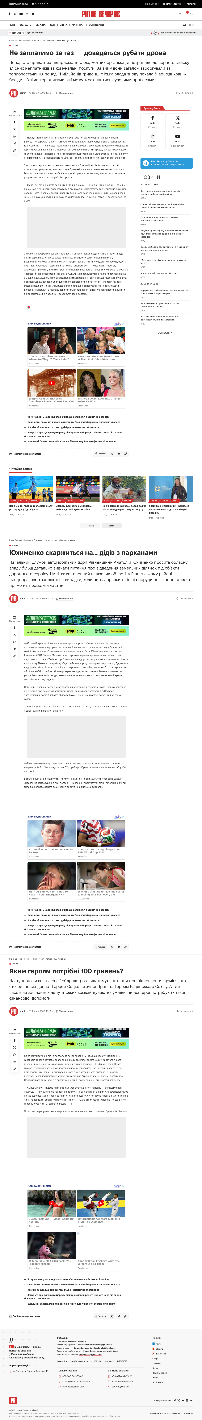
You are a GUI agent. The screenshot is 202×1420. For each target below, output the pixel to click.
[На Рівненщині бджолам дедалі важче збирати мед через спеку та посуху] (124, 489)
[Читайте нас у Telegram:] (146, 163)
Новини (15, 45)
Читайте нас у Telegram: (164, 161)
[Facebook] (152, 122)
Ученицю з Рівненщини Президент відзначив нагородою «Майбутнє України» (169, 509)
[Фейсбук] (9, 13)
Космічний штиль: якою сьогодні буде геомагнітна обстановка (63, 427)
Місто (70, 501)
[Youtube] (177, 141)
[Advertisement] (76, 227)
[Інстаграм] (27, 13)
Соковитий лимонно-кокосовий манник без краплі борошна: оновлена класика (74, 422)
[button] (180, 14)
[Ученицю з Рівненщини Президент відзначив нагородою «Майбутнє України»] (171, 489)
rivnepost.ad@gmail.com (90, 1354)
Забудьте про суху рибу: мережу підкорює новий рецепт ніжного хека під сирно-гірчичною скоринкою (164, 233)
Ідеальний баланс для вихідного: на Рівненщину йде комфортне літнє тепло (72, 441)
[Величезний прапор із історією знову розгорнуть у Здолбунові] (31, 489)
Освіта (175, 501)
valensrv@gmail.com (102, 1345)
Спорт (80, 501)
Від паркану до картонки (39, 33)
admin (23, 93)
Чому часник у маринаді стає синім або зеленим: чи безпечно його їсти (68, 417)
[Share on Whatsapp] (14, 136)
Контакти (191, 4)
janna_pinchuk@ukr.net (107, 1351)
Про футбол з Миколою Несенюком (178, 33)
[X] (15, 13)
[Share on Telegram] (14, 143)
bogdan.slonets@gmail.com (102, 1348)
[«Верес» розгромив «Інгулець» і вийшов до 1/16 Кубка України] (78, 489)
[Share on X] (14, 129)
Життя (13, 501)
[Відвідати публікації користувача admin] (13, 93)
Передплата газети (171, 4)
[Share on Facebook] (14, 122)
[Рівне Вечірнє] (13, 1400)
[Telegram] (33, 13)
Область (34, 501)
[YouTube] (21, 13)
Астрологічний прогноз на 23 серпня (159, 273)
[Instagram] (152, 141)
